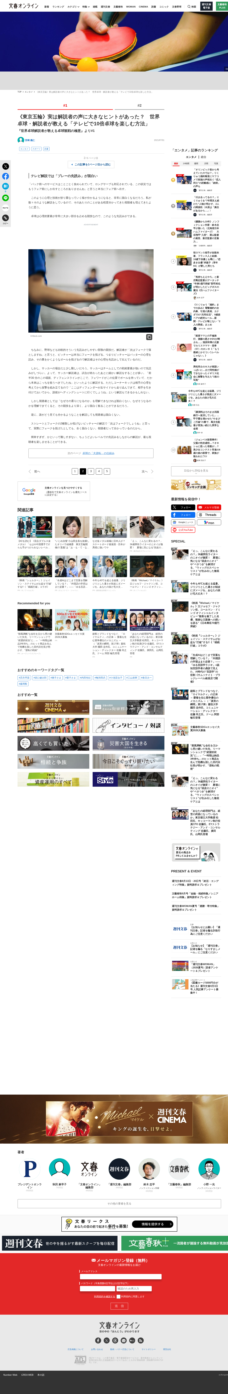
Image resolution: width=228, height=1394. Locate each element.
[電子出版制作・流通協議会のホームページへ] (80, 1360)
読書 (153, 6)
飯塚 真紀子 (201, 460)
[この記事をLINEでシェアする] (5, 199)
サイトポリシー (149, 1349)
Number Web (10, 1374)
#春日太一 (146, 677)
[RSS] (141, 1340)
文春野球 (176, 6)
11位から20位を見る (196, 470)
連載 (95, 6)
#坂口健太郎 (40, 677)
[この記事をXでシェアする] (5, 167)
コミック (164, 6)
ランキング (58, 6)
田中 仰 (200, 433)
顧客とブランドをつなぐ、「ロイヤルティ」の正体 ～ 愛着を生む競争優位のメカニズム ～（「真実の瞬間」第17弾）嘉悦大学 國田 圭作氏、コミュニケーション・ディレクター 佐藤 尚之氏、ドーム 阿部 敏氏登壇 (109, 645)
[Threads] (115, 1340)
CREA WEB (27, 1374)
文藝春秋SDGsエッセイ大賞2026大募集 (69, 636)
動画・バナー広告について (122, 1349)
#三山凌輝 (131, 677)
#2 (140, 105)
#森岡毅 (23, 683)
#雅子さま (56, 677)
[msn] (132, 1340)
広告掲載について (76, 1349)
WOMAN (131, 6)
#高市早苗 (24, 677)
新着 (46, 6)
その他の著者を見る (119, 1203)
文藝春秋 (118, 6)
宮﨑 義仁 (30, 140)
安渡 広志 (195, 405)
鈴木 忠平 (200, 298)
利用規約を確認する (104, 1296)
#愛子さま (70, 677)
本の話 (40, 1374)
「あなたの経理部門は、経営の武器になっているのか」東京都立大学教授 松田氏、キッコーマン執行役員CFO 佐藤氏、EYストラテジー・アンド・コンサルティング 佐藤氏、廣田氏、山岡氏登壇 (147, 645)
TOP (20, 92)
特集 (84, 6)
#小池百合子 (115, 677)
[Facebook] (98, 1340)
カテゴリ (72, 6)
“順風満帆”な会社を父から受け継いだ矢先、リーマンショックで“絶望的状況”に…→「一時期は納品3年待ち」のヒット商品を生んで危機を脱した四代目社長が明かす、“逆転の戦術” (35, 643)
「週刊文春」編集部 (204, 190)
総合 (203, 157)
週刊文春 (105, 6)
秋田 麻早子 (201, 384)
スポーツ (36, 149)
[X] (107, 1340)
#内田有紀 (85, 677)
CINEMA (143, 6)
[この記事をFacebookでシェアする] (5, 177)
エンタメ (29, 92)
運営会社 (167, 1349)
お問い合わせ (97, 1349)
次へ (145, 471)
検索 (193, 6)
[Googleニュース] (124, 1340)
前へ (37, 471)
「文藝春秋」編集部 (204, 246)
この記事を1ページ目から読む (93, 164)
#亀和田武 (100, 677)
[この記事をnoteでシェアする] (5, 208)
